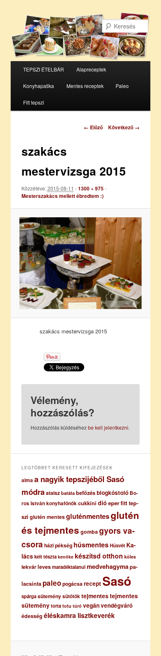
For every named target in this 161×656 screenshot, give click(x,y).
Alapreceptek (91, 69)
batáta (68, 493)
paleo (52, 583)
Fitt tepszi (33, 102)
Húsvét (117, 545)
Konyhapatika (38, 85)
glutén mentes (47, 517)
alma (27, 480)
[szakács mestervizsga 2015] (80, 263)
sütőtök (71, 596)
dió (102, 503)
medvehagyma (107, 566)
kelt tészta (45, 556)
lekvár (28, 566)
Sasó (116, 580)
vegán (91, 605)
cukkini (87, 503)
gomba (89, 531)
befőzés (85, 493)
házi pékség (58, 545)
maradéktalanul (68, 566)
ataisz (53, 493)
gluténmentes (87, 516)
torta (56, 605)
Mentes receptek (85, 85)
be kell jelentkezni (108, 427)
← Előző (93, 127)
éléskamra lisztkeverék (79, 615)
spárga (28, 596)
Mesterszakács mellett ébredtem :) (62, 196)
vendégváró (117, 605)
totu (66, 606)
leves (44, 566)
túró (77, 606)
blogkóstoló (112, 493)
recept (92, 583)
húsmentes (91, 544)
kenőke (65, 557)
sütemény (49, 596)
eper (113, 503)
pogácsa (72, 583)
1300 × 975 (91, 188)
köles (130, 557)
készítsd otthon (99, 556)
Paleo (122, 85)
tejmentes (95, 596)
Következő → (124, 127)
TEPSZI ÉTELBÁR (43, 69)
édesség (32, 616)
